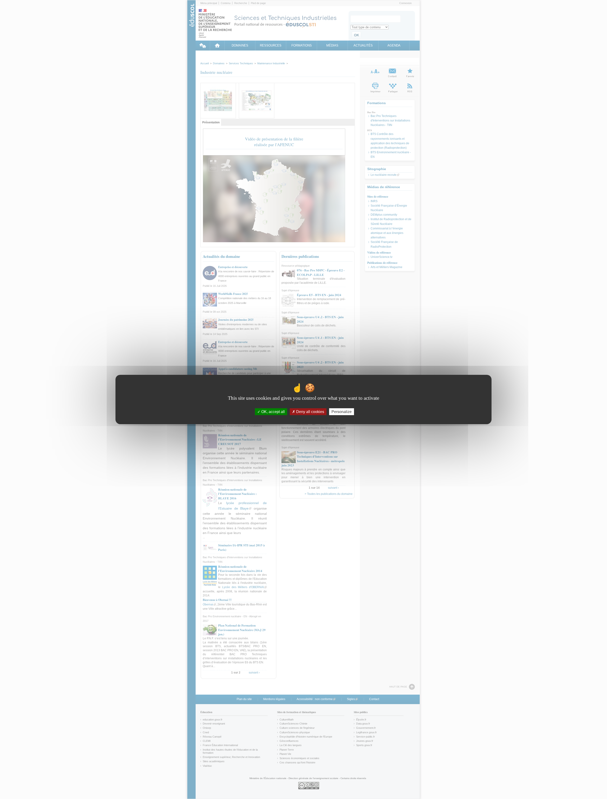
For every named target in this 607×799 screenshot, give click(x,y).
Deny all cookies (309, 412)
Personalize (341, 412)
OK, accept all (272, 412)
